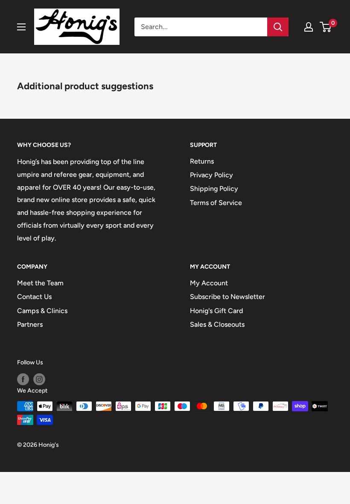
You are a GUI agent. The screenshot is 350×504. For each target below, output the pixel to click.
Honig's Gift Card (216, 311)
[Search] (278, 27)
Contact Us (34, 297)
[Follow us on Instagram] (39, 379)
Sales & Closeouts (217, 324)
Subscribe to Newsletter (227, 297)
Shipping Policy (214, 189)
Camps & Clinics (42, 311)
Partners (30, 324)
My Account (209, 283)
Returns (202, 161)
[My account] (308, 27)
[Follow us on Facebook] (23, 379)
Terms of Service (216, 203)
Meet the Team (40, 283)
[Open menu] (21, 26)
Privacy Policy (211, 175)
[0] (326, 27)
